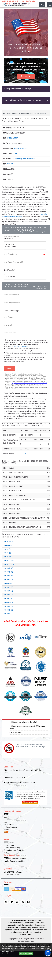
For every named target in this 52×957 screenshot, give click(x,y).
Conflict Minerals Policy (12, 848)
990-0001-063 (8, 591)
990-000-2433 (8, 545)
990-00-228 (7, 549)
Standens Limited (25, 114)
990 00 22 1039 (9, 564)
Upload (27, 76)
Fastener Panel (9, 825)
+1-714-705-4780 (19, 778)
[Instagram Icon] (6, 901)
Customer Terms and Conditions (15, 859)
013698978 (11, 164)
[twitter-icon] (11, 901)
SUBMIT (9, 368)
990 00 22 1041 (9, 561)
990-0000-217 (8, 614)
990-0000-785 (8, 568)
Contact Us (8, 820)
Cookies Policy (9, 845)
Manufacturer (12, 114)
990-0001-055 (8, 587)
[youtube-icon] (17, 901)
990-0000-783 (8, 572)
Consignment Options (12, 875)
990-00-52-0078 (9, 542)
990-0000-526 (8, 580)
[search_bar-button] (42, 4)
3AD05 (15, 154)
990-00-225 (7, 553)
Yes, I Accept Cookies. (26, 954)
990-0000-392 (8, 583)
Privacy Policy (9, 843)
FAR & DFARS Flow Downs (13, 872)
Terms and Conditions (21, 346)
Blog (5, 822)
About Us (7, 817)
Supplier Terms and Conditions (14, 861)
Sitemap (7, 829)
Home (6, 815)
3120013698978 (12, 138)
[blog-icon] (28, 901)
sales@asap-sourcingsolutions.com (22, 782)
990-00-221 (7, 557)
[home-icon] (4, 114)
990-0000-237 (8, 606)
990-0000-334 (8, 595)
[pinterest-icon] (22, 901)
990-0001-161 (8, 599)
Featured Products (10, 827)
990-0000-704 (8, 576)
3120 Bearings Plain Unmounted (23, 159)
